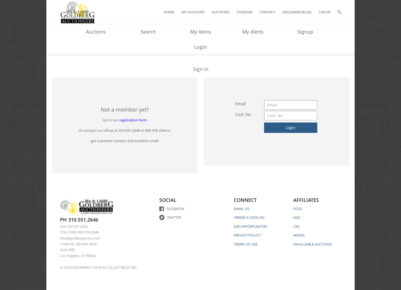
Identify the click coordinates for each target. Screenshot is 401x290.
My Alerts (253, 31)
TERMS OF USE (246, 244)
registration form (133, 120)
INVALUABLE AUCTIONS (312, 244)
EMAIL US (241, 208)
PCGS (297, 208)
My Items (200, 31)
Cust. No (243, 114)
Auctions (96, 31)
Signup (305, 31)
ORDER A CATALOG (249, 217)
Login (200, 47)
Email (240, 103)
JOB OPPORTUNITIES (250, 226)
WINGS (299, 235)
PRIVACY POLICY (247, 235)
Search (148, 31)
